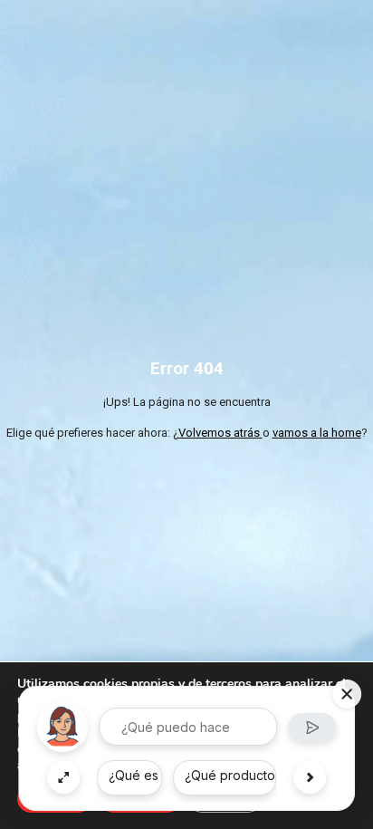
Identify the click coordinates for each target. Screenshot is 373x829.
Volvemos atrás (220, 432)
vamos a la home (317, 432)
